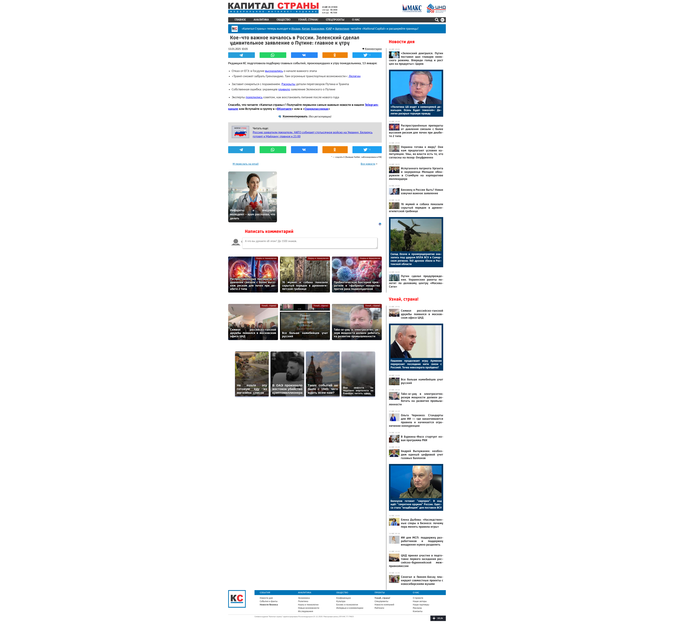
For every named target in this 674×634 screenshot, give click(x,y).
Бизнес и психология (347, 604)
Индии (295, 28)
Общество (283, 19)
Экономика (304, 598)
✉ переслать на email (246, 164)
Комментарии (373, 49)
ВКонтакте (284, 109)
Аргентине (342, 28)
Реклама (417, 608)
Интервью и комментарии (349, 608)
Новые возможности (308, 608)
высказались (274, 71)
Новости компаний (384, 604)
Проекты (380, 592)
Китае (306, 28)
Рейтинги (379, 608)
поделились (254, 97)
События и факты (268, 601)
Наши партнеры (421, 604)
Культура (340, 601)
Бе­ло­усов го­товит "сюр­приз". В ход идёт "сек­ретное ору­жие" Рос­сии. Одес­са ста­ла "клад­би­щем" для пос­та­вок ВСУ (416, 504)
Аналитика (261, 19)
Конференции (343, 598)
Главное (240, 19)
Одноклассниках (316, 109)
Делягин (355, 76)
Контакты (417, 611)
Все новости (368, 164)
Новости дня (402, 41)
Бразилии (317, 28)
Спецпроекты (335, 19)
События (265, 592)
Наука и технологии (266, 258)
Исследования (305, 611)
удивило (284, 89)
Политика (303, 601)
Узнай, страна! (308, 19)
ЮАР (329, 28)
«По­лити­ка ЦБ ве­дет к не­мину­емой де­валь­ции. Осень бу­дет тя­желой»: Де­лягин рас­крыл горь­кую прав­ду (416, 110)
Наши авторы (420, 601)
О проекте (418, 598)
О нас (356, 19)
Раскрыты (288, 84)
